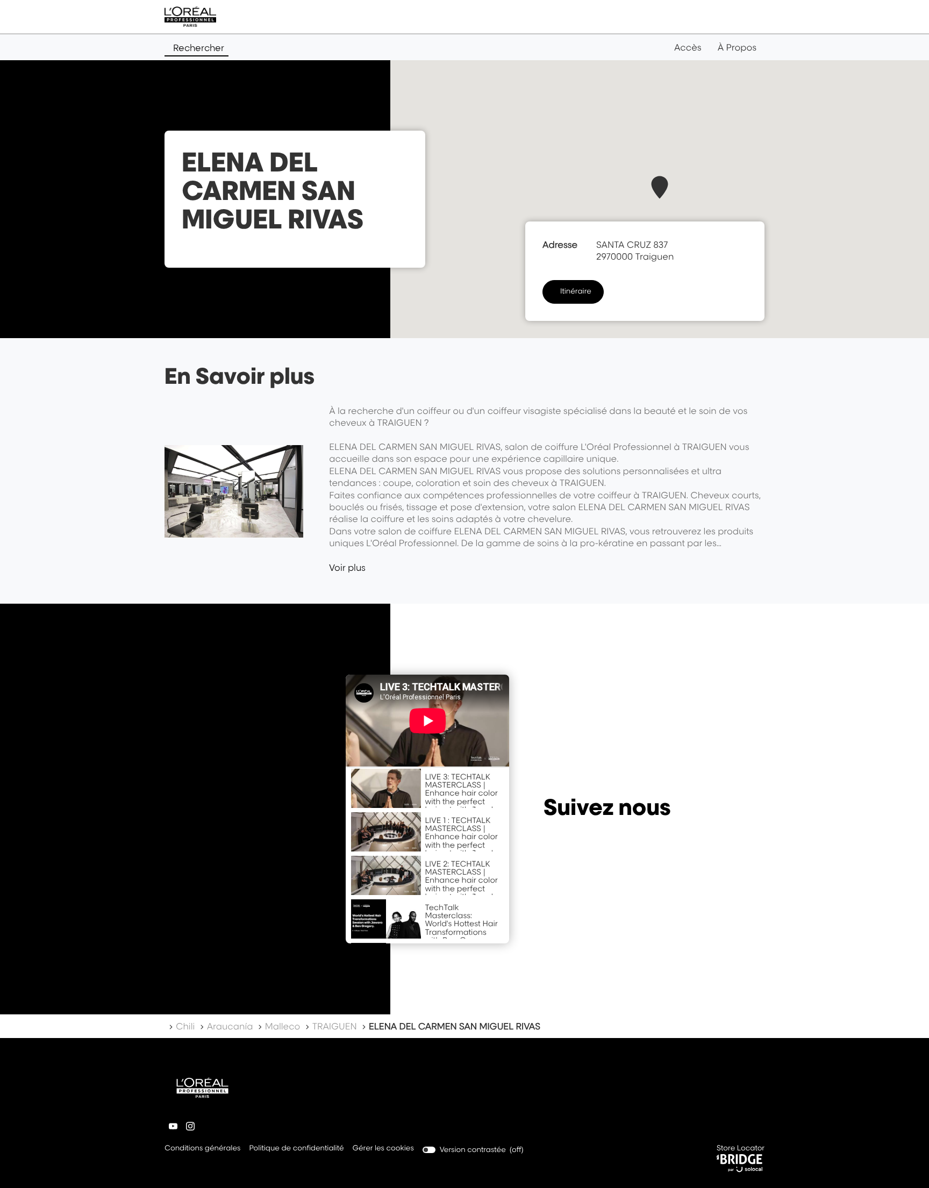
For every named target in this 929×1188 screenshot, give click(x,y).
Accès (688, 47)
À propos (737, 47)
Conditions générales (202, 1149)
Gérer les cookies (383, 1148)
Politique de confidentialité (296, 1149)
